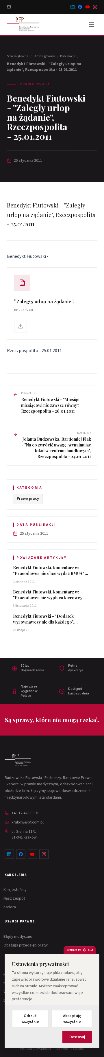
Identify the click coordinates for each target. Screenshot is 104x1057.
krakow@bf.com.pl (28, 822)
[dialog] (52, 1001)
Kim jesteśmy (16, 890)
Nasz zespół (15, 898)
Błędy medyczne (18, 937)
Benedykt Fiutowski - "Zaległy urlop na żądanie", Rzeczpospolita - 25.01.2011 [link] (44, 67)
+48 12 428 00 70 (25, 813)
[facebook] (80, 7)
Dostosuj (77, 1037)
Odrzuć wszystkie (30, 1019)
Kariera (10, 907)
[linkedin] (72, 7)
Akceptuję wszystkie (72, 1019)
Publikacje (67, 56)
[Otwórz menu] (91, 24)
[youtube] (88, 7)
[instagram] (95, 7)
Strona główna (18, 56)
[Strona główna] (18, 760)
